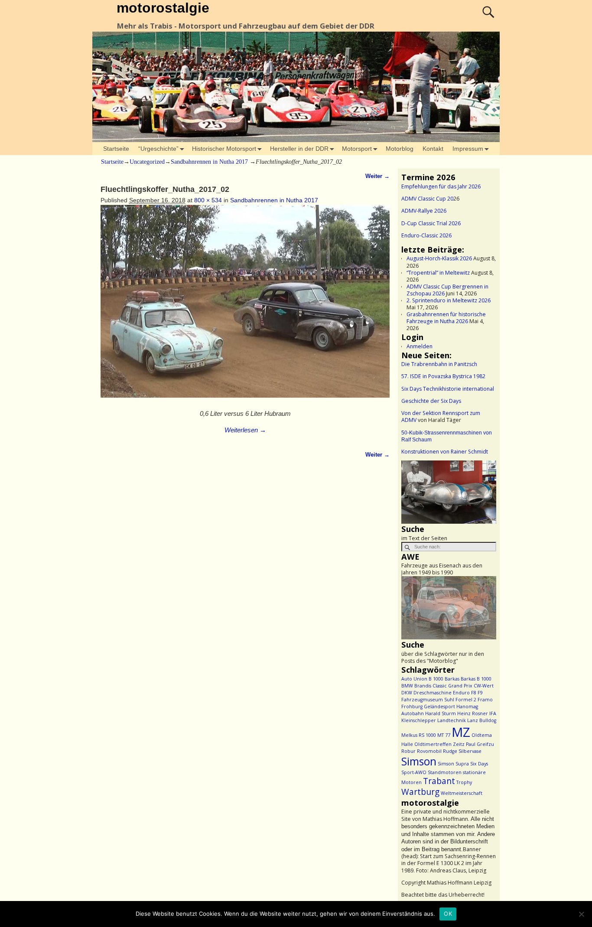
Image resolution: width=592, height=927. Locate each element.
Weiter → (377, 176)
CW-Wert (484, 686)
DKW (406, 693)
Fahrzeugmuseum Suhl (427, 700)
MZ (461, 732)
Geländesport (439, 706)
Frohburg (412, 706)
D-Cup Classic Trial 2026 (431, 223)
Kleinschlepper (418, 720)
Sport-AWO (413, 772)
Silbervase (470, 751)
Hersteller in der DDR (299, 148)
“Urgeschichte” (158, 148)
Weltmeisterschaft (461, 793)
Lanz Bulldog (481, 720)
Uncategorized (147, 162)
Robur (408, 751)
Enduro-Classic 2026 (426, 235)
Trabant (439, 781)
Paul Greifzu (480, 744)
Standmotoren (445, 772)
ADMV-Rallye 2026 (423, 210)
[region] (448, 492)
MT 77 (443, 735)
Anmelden (420, 346)
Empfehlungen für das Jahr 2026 (441, 186)
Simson (418, 761)
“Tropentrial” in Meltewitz (438, 272)
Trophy (464, 782)
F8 (473, 693)
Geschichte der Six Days (431, 401)
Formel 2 (465, 700)
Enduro (461, 693)
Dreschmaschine (432, 693)
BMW (407, 686)
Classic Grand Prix (452, 686)
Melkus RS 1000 (418, 735)
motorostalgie (163, 8)
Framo (485, 700)
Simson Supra (453, 764)
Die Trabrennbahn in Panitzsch (439, 364)
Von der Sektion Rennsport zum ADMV (440, 416)
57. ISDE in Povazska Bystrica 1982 (443, 376)
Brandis (422, 686)
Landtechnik (451, 720)
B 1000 (436, 679)
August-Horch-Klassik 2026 (439, 258)
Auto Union (414, 679)
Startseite (116, 148)
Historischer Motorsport (224, 148)
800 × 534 (208, 200)
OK (448, 913)
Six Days (479, 764)
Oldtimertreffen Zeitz (439, 744)
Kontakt (433, 148)
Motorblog (399, 148)
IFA (492, 713)
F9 (480, 693)
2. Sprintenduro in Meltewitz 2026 (449, 300)
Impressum (467, 148)
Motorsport (357, 148)
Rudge (450, 751)
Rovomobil (429, 751)
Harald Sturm (440, 713)
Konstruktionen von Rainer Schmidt (444, 451)
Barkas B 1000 (476, 679)
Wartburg (420, 791)
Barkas (452, 679)
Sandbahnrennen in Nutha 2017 (209, 162)
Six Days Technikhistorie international (447, 388)
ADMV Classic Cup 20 (427, 198)
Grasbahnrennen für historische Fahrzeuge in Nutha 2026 (446, 318)
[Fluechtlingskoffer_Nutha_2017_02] (245, 306)
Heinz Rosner (472, 713)
